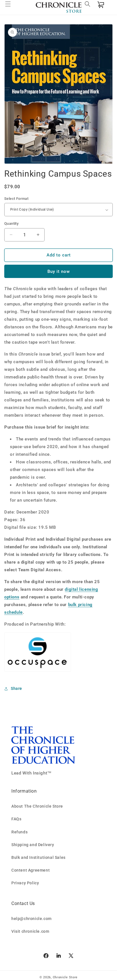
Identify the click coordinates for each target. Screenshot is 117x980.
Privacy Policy (25, 883)
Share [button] (16, 688)
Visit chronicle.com (30, 931)
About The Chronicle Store (37, 806)
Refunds (19, 832)
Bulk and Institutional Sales (38, 857)
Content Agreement (30, 870)
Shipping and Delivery (32, 844)
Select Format (16, 198)
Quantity (11, 223)
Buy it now (58, 271)
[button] (11, 7)
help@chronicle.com (31, 918)
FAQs (16, 819)
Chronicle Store (65, 977)
